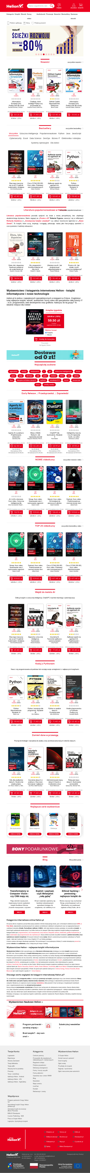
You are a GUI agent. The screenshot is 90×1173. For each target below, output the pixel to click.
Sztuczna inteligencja (29, 133)
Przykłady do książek (65, 1066)
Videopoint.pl (50, 1141)
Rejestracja (11, 1058)
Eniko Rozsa (40, 107)
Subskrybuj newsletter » (69, 1026)
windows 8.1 (55, 380)
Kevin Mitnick (63, 966)
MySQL (17, 962)
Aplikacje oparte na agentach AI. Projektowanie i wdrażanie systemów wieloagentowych (54, 187)
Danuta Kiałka (70, 107)
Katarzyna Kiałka (80, 107)
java (13, 376)
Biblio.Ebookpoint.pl (66, 1146)
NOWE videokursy (45, 459)
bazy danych (44, 932)
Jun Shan (11, 785)
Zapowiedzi (62, 393)
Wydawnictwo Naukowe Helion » (26, 1002)
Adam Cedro (35, 505)
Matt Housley (38, 785)
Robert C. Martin (35, 271)
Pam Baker (54, 438)
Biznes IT (56, 138)
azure (78, 371)
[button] (36, 54)
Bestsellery (65, 14)
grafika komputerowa (73, 932)
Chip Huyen (54, 642)
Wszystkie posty (75, 860)
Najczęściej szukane (45, 364)
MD (21, 271)
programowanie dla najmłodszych (30, 935)
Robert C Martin (34, 966)
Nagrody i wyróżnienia (65, 1069)
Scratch (60, 960)
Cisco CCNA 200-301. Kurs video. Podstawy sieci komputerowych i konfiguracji (35, 186)
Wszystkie (13, 133)
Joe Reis (31, 785)
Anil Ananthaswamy (16, 189)
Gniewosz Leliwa (74, 438)
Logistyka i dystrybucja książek (18, 1121)
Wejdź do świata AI (45, 592)
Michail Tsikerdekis (78, 785)
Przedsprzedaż (46, 393)
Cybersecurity (15, 138)
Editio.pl (77, 1132)
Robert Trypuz (74, 271)
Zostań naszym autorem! (66, 1058)
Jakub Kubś (73, 505)
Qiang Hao (69, 785)
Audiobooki (41, 14)
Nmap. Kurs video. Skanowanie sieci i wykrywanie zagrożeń (35, 501)
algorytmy (13, 371)
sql (38, 376)
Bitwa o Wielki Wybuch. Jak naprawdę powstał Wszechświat (35, 436)
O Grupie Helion (63, 1055)
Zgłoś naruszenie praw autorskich (68, 1071)
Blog (45, 859)
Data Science (35, 138)
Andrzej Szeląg (59, 969)
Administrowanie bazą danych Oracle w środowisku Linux (55, 782)
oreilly (24, 371)
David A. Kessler (15, 271)
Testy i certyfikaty (13, 1074)
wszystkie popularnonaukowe (70, 210)
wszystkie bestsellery (73, 128)
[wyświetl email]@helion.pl (47, 1156)
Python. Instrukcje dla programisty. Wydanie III (35, 710)
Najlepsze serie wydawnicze (45, 806)
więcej (19, 912)
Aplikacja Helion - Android (16, 1076)
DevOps (46, 138)
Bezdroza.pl (63, 1137)
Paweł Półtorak (54, 271)
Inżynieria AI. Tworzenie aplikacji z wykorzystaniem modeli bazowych (54, 640)
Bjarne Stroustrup (23, 966)
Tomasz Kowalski (70, 969)
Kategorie (10, 14)
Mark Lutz (74, 189)
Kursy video (29, 16)
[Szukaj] (51, 6)
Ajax (20, 964)
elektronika (63, 932)
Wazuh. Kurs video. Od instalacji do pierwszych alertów (55, 501)
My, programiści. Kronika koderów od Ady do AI (35, 267)
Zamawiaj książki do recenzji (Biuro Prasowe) (17, 1110)
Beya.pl (62, 1141)
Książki (17, 14)
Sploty (48, 1146)
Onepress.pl (50, 1132)
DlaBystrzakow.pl (51, 1137)
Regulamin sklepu (38, 1062)
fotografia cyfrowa (54, 932)
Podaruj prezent (40, 23)
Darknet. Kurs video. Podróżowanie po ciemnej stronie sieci (74, 501)
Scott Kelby (52, 966)
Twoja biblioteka (13, 1063)
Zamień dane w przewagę (45, 735)
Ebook (49, 335)
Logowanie (11, 1055)
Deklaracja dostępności (40, 1068)
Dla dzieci (54, 143)
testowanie (35, 371)
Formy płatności (38, 1073)
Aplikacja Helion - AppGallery (17, 1082)
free (11, 380)
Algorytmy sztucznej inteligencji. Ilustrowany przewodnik (35, 640)
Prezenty (10, 1071)
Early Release (29, 393)
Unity (36, 962)
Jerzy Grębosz (36, 971)
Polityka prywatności (39, 1065)
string (76, 376)
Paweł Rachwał (23, 505)
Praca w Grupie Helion (15, 1118)
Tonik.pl (81, 1154)
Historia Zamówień (13, 1061)
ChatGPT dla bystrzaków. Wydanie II (54, 435)
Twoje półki (11, 1066)
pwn (45, 376)
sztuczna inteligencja (63, 371)
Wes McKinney (54, 714)
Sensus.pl (63, 1132)
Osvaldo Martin (73, 714)
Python (61, 133)
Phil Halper (41, 438)
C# (13, 960)
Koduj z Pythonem (45, 663)
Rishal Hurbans (35, 642)
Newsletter (36, 1081)
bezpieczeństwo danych (26, 380)
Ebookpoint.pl (79, 1137)
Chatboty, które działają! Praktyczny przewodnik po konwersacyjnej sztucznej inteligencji (35, 105)
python (43, 380)
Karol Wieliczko (54, 785)
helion (53, 376)
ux (69, 376)
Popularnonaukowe (48, 133)
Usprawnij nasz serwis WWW (42, 1076)
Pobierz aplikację (16, 23)
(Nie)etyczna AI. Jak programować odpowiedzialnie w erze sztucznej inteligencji (54, 269)
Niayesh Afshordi (32, 438)
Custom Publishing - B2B (16, 1116)
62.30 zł (18, 446)
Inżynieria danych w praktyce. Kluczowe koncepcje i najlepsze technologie (35, 783)
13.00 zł (75, 114)
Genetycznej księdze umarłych (37, 221)
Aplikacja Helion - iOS (15, 1079)
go (50, 371)
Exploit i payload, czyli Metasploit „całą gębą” (45, 893)
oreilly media (49, 385)
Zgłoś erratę (62, 1063)
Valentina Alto (16, 438)
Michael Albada (54, 189)
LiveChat (36, 1086)
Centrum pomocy (38, 1055)
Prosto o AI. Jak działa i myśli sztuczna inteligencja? (74, 267)
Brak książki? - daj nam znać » (34, 1035)
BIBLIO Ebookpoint (14, 1113)
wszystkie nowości (74, 62)
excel (66, 380)
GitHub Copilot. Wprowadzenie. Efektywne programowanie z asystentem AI (54, 105)
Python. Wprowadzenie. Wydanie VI (73, 185)
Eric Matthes (35, 714)
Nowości (57, 14)
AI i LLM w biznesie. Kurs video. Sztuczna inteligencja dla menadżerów (16, 502)
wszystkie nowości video (72, 460)
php (20, 376)
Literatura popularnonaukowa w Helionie (45, 210)
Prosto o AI (44, 218)
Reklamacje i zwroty (39, 1091)
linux (38, 385)
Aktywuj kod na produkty (15, 1069)
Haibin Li (17, 785)
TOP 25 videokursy (45, 526)
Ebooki (23, 14)
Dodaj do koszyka (47, 339)
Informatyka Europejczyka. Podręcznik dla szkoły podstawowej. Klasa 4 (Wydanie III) (74, 105)
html (62, 376)
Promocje (49, 14)
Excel (25, 138)
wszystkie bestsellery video (71, 526)
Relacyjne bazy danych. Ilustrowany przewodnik (74, 782)
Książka (50, 333)
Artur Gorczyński (13, 505)
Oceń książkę (62, 1061)
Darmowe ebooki (74, 16)
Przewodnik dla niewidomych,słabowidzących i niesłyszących (43, 1059)
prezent (77, 941)
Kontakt (35, 1089)
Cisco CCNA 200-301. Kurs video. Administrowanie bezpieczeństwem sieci (74, 569)
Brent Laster (54, 107)
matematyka (13, 935)
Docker (36, 960)
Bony (28, 23)
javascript (76, 380)
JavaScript (76, 133)
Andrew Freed (31, 107)
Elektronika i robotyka (71, 138)
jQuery (10, 964)
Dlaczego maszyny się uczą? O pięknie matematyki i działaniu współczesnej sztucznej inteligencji (16, 187)
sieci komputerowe (34, 932)
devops (29, 376)
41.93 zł (75, 446)
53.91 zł (56, 446)
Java (68, 133)
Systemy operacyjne (40, 143)
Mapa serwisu (37, 1083)
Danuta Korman (13, 107)
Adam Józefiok (35, 189)
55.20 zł (37, 446)
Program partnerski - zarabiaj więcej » (33, 1026)
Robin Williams (43, 966)
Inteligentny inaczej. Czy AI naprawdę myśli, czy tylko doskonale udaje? (74, 436)
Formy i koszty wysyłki (40, 1070)
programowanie (23, 932)
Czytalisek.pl (79, 1141)
